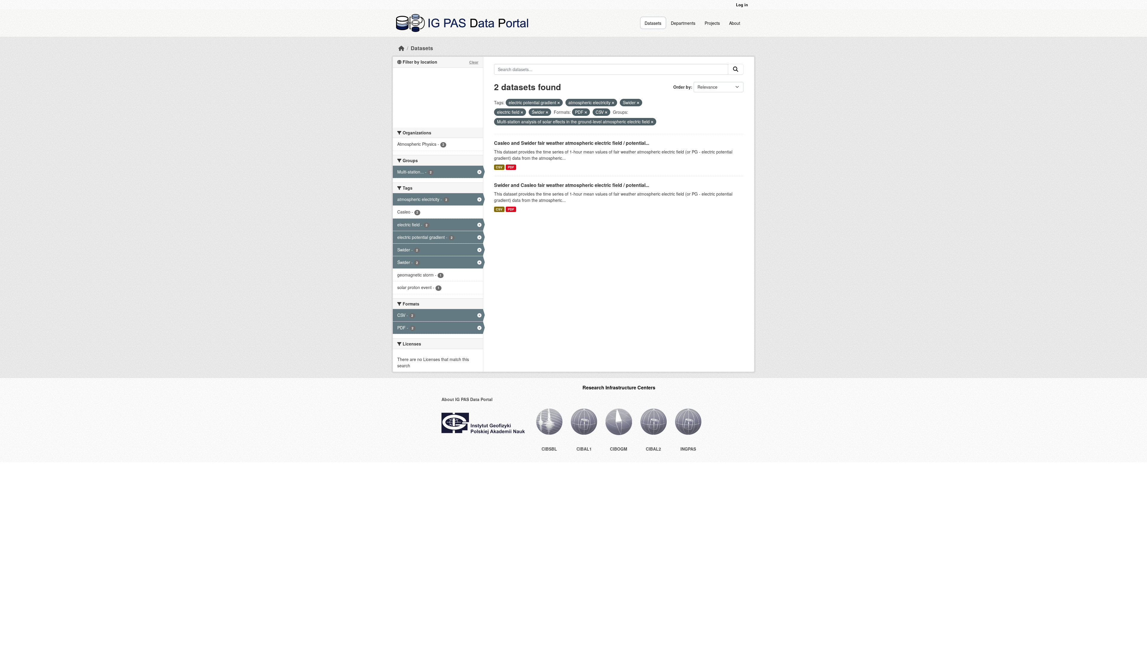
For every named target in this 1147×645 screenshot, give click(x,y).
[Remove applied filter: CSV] (606, 112)
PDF (511, 167)
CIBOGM (618, 449)
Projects (712, 23)
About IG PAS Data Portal (467, 399)
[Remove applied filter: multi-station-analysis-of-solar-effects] (652, 121)
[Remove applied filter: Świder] (547, 112)
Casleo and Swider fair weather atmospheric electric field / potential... (571, 142)
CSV (499, 167)
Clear (474, 62)
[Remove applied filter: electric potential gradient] (558, 102)
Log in (742, 4)
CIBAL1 (584, 449)
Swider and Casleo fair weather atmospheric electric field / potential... (571, 185)
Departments (683, 23)
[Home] (401, 48)
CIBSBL (549, 449)
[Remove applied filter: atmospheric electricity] (613, 102)
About (734, 23)
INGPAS (688, 449)
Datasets (653, 23)
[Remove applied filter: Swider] (638, 102)
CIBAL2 (653, 449)
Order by (682, 87)
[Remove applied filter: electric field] (522, 112)
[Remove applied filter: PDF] (586, 112)
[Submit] (735, 69)
